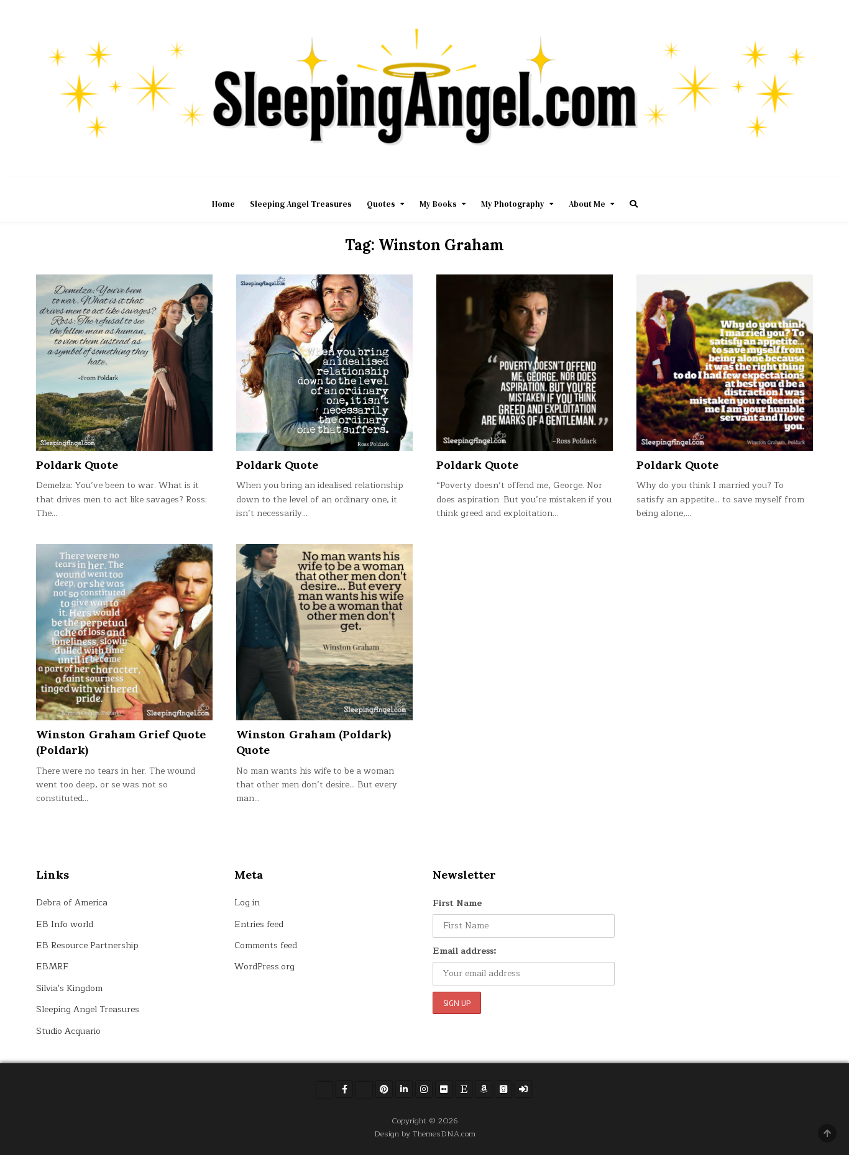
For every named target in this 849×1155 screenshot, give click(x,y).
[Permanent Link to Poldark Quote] (124, 362)
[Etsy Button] (464, 1089)
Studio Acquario (68, 1031)
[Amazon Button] (483, 1089)
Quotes (381, 204)
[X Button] (324, 1090)
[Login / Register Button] (523, 1089)
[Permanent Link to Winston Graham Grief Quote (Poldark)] (124, 632)
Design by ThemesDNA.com (424, 1133)
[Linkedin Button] (404, 1089)
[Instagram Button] (424, 1089)
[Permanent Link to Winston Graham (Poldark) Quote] (324, 632)
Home (223, 204)
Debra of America (72, 902)
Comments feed (265, 945)
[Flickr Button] (444, 1089)
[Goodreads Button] (503, 1089)
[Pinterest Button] (384, 1089)
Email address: (465, 951)
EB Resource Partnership (87, 945)
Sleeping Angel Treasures (301, 204)
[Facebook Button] (344, 1089)
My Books (438, 204)
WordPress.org (264, 966)
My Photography (512, 204)
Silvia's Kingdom (69, 988)
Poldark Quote (77, 465)
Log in (247, 902)
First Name (457, 903)
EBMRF (52, 966)
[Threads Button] (364, 1090)
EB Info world (64, 924)
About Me (587, 204)
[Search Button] (633, 203)
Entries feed (258, 924)
